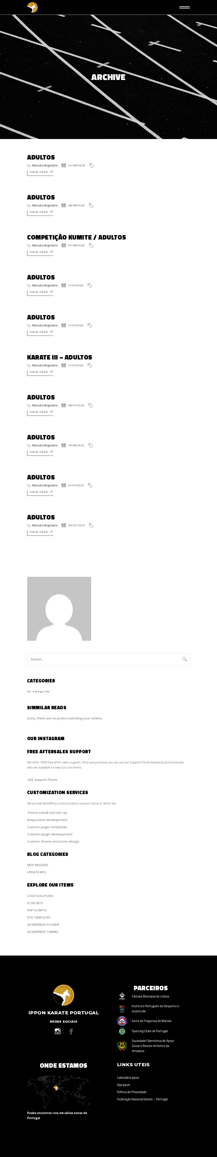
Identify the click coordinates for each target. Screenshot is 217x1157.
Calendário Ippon (128, 1077)
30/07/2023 (76, 525)
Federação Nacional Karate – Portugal (142, 1099)
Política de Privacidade (132, 1092)
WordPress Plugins (43, 924)
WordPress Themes (42, 932)
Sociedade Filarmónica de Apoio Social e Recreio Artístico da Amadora (153, 1045)
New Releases (37, 865)
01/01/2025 (76, 485)
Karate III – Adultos (59, 357)
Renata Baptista (45, 165)
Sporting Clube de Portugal (150, 1031)
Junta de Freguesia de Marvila (151, 1020)
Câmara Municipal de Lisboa (150, 996)
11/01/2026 (75, 285)
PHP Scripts (37, 910)
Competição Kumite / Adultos (76, 237)
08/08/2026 (76, 205)
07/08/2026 (76, 245)
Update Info (36, 872)
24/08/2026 (76, 165)
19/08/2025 (76, 445)
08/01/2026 (76, 405)
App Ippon (123, 1084)
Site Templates (38, 917)
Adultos (41, 157)
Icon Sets (35, 903)
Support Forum (140, 762)
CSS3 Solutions (40, 896)
